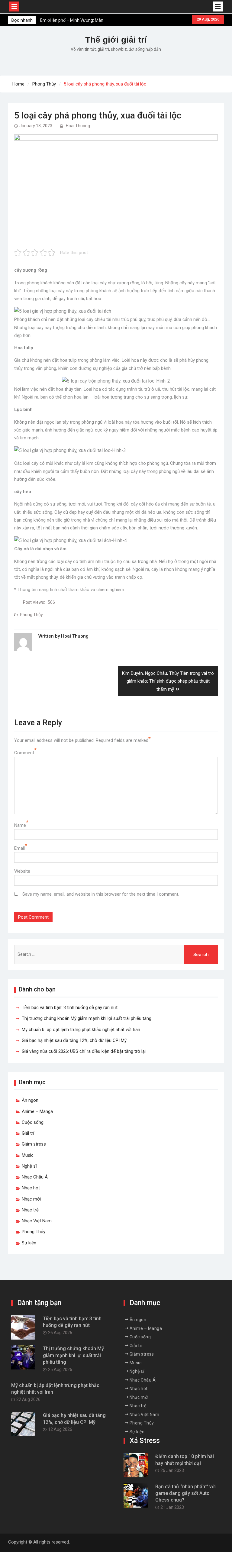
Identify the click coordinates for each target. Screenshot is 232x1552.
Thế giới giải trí (116, 39)
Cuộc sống (33, 1122)
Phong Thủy (31, 614)
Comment (24, 752)
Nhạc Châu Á (35, 1177)
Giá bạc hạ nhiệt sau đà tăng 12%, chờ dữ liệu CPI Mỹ (74, 1040)
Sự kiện (29, 1243)
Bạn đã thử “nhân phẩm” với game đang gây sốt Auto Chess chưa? (185, 1493)
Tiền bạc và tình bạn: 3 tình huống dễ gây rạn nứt (70, 1007)
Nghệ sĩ (29, 1166)
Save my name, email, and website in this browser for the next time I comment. (100, 894)
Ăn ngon (30, 1100)
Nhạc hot (31, 1188)
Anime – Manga (37, 1111)
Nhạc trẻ (30, 1210)
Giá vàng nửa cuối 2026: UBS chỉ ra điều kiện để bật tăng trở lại (84, 1051)
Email (19, 848)
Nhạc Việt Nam (37, 1221)
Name (20, 825)
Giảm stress (34, 1144)
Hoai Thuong (78, 125)
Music (28, 1155)
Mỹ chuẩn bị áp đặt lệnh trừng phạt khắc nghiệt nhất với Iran (81, 1029)
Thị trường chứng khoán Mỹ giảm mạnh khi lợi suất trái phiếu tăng (86, 1018)
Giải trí (28, 1133)
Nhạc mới (31, 1199)
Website (22, 871)
